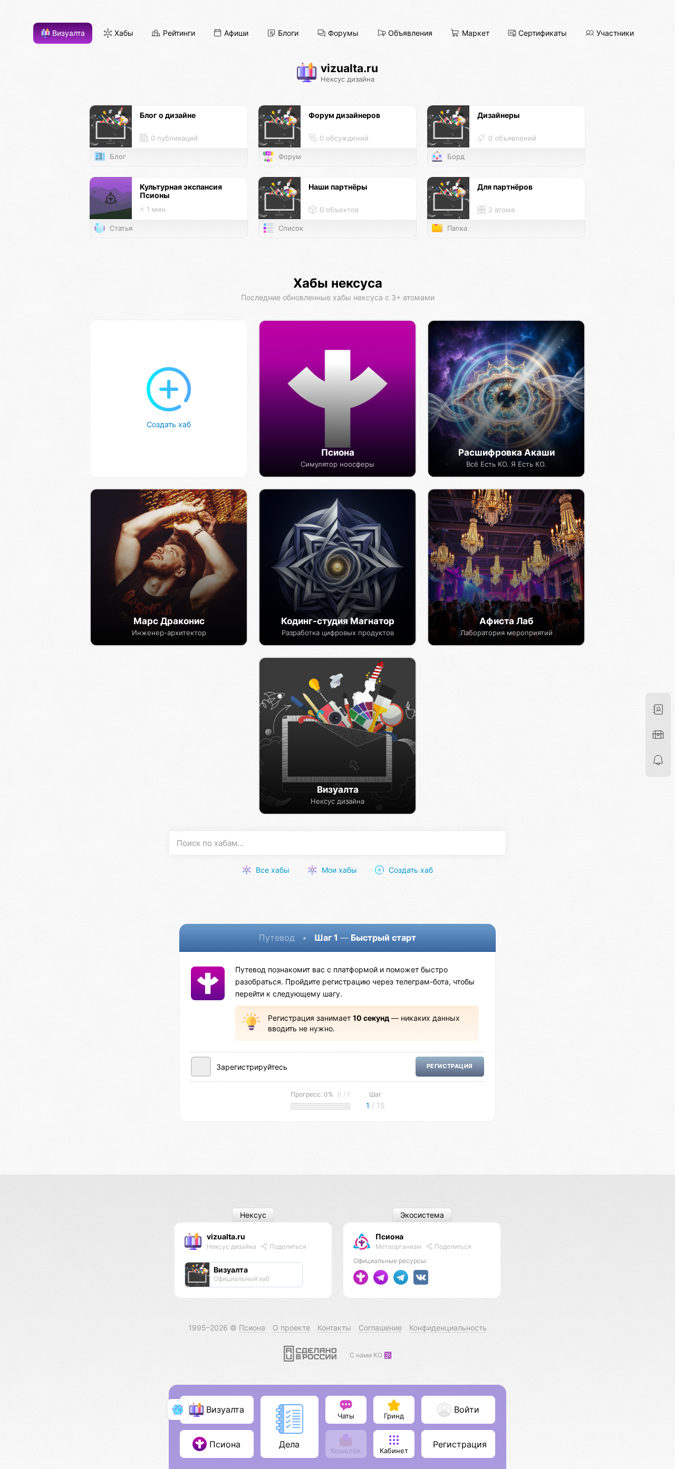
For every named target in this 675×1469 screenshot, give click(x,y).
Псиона (389, 1236)
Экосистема (422, 1215)
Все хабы (272, 869)
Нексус (253, 1215)
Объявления (409, 33)
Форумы (342, 33)
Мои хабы (338, 869)
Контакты (334, 1327)
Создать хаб (410, 869)
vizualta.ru (226, 1236)
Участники (614, 33)
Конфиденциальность (448, 1327)
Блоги (287, 33)
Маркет (474, 33)
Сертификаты (541, 33)
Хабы (122, 33)
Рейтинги (178, 33)
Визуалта (67, 33)
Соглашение (380, 1327)
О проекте (291, 1327)
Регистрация (450, 1066)
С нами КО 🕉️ (371, 1355)
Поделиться (287, 1246)
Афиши (235, 33)
